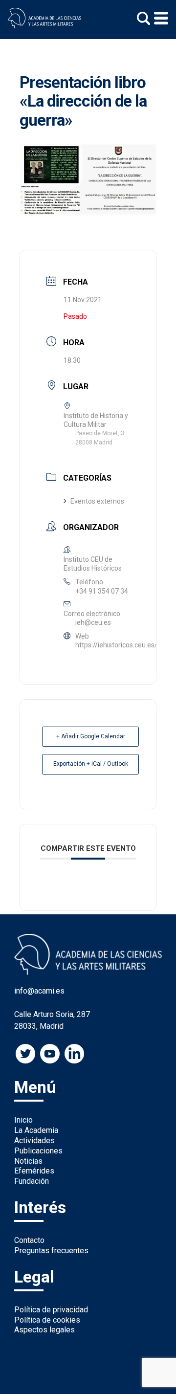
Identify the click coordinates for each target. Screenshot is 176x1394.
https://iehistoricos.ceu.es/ (116, 645)
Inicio (23, 1120)
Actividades (34, 1140)
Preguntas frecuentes (51, 1250)
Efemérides (34, 1170)
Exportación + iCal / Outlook (90, 763)
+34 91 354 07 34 (101, 591)
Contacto (29, 1240)
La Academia (36, 1130)
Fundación (31, 1181)
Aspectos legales (44, 1329)
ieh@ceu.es (93, 622)
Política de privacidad (51, 1309)
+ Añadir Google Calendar (90, 736)
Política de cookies (47, 1320)
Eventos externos (97, 501)
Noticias (28, 1161)
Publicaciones (38, 1150)
